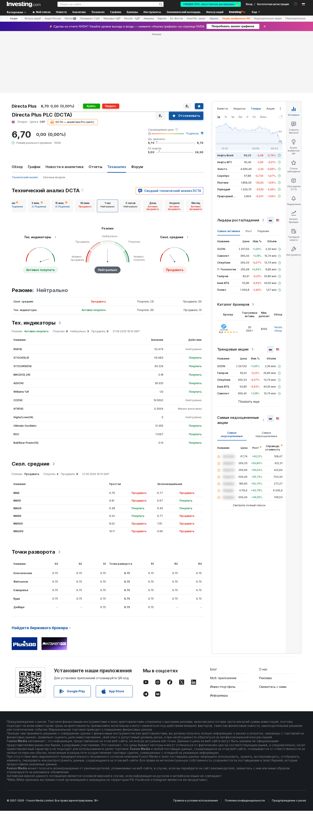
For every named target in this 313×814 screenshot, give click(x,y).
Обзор (17, 167)
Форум (137, 167)
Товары (256, 108)
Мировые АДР (112, 18)
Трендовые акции (232, 349)
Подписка (192, 133)
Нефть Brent (225, 155)
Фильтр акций (214, 12)
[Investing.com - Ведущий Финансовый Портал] (23, 4)
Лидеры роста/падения (238, 220)
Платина (222, 182)
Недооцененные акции (268, 18)
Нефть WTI (224, 162)
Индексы (239, 108)
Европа (162, 18)
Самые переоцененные (266, 434)
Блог (213, 669)
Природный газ (227, 196)
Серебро (223, 175)
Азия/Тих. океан (196, 18)
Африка (213, 18)
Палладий (223, 189)
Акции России (53, 18)
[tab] (15, 206)
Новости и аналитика (64, 167)
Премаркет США (90, 18)
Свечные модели (54, 177)
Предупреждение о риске (289, 800)
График (34, 167)
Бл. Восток (176, 18)
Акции (13, 18)
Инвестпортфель (222, 687)
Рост (249, 231)
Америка (149, 18)
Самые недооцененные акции (238, 420)
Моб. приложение (223, 678)
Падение (263, 231)
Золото (222, 169)
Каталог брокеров (233, 304)
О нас (263, 669)
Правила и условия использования (195, 800)
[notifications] (295, 4)
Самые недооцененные (232, 434)
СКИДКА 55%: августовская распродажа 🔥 (210, 4)
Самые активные (228, 231)
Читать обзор (278, 329)
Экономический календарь (184, 12)
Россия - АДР (132, 18)
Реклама (265, 678)
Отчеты (95, 167)
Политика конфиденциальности (245, 800)
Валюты (222, 108)
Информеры (219, 695)
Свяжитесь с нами (272, 687)
